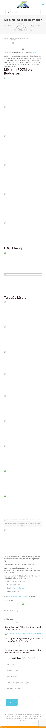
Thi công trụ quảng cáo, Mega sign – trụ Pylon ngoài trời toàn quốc (23, 651)
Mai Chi (13, 38)
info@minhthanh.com (19, 588)
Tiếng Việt (7, 26)
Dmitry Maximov (22, 597)
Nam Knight (13, 597)
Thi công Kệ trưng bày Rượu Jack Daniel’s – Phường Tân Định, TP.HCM (24, 639)
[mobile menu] (43, 4)
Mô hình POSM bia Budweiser (23, 30)
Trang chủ (21, 24)
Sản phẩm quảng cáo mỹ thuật (24, 26)
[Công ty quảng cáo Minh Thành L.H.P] (23, 4)
